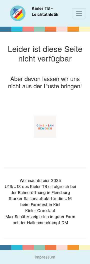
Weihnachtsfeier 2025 (40, 180)
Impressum (45, 256)
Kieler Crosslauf (40, 210)
